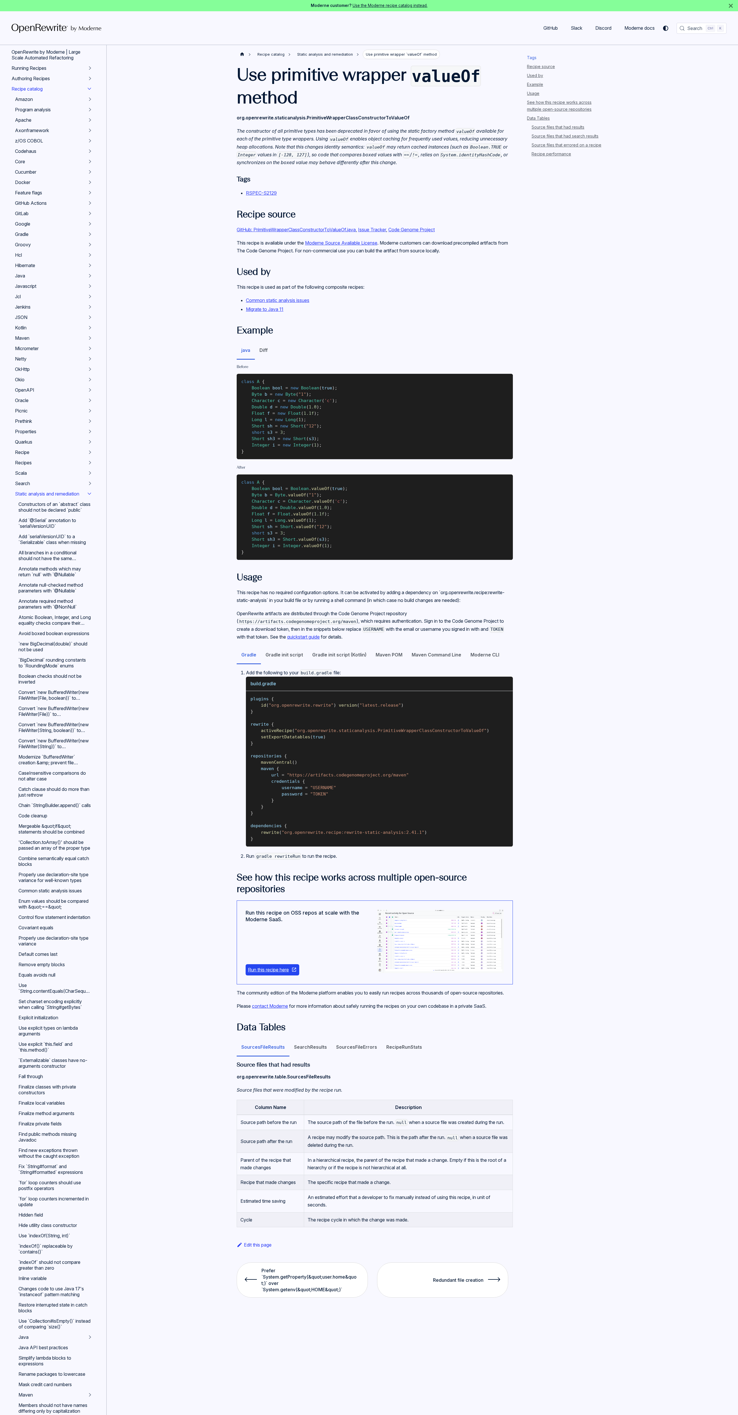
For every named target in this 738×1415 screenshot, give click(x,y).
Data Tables (538, 118)
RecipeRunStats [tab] (404, 1047)
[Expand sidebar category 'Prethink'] (90, 421)
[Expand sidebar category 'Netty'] (90, 358)
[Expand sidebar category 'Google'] (90, 223)
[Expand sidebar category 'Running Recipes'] (90, 68)
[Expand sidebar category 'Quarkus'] (90, 441)
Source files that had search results (565, 136)
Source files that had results (558, 127)
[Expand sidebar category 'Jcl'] (90, 296)
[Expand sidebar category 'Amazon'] (90, 99)
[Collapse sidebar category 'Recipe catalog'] (89, 88)
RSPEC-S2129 (261, 193)
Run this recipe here (268, 970)
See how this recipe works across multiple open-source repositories (559, 105)
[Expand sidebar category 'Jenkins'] (90, 306)
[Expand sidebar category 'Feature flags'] (90, 192)
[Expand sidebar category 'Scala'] (90, 473)
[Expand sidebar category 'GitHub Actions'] (90, 203)
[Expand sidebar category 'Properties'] (90, 431)
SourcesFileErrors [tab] (356, 1047)
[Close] (731, 5)
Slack (576, 28)
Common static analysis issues (277, 300)
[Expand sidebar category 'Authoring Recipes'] (90, 78)
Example (535, 84)
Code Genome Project (411, 229)
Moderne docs (639, 28)
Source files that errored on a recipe (566, 144)
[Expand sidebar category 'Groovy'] (90, 244)
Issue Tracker (372, 229)
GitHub (550, 28)
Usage (533, 93)
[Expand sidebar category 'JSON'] (90, 317)
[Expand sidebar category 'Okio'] (90, 379)
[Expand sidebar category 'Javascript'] (90, 286)
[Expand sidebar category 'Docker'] (90, 182)
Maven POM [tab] (389, 655)
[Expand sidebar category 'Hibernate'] (90, 265)
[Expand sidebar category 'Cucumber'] (90, 172)
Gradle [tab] (248, 655)
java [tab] (245, 350)
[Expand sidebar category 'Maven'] (90, 338)
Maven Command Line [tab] (436, 655)
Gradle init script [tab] (284, 655)
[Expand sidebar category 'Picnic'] (90, 410)
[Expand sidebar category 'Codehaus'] (90, 151)
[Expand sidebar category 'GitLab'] (90, 213)
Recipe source (541, 66)
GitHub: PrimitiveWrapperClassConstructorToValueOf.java (296, 229)
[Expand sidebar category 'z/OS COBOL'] (90, 140)
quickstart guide (303, 637)
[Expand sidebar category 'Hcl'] (90, 255)
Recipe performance (551, 153)
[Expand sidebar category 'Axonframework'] (90, 130)
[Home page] (242, 54)
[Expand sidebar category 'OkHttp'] (90, 369)
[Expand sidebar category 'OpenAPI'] (90, 390)
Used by (535, 75)
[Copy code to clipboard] (506, 381)
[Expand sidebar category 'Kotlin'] (90, 327)
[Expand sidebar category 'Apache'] (90, 120)
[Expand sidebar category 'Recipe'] (90, 452)
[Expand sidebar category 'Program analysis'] (90, 109)
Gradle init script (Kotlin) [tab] (339, 655)
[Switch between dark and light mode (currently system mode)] (665, 28)
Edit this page (258, 1245)
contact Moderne (270, 1006)
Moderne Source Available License (341, 243)
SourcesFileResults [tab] (263, 1047)
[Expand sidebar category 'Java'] (90, 275)
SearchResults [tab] (310, 1047)
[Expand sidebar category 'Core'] (90, 161)
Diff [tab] (263, 350)
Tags (531, 57)
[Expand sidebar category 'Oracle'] (90, 400)
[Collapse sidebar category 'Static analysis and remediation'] (89, 493)
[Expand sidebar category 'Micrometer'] (90, 348)
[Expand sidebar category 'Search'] (90, 483)
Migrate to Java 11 (264, 309)
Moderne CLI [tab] (484, 655)
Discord (603, 28)
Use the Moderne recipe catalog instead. (390, 5)
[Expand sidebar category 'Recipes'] (90, 462)
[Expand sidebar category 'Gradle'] (90, 234)
